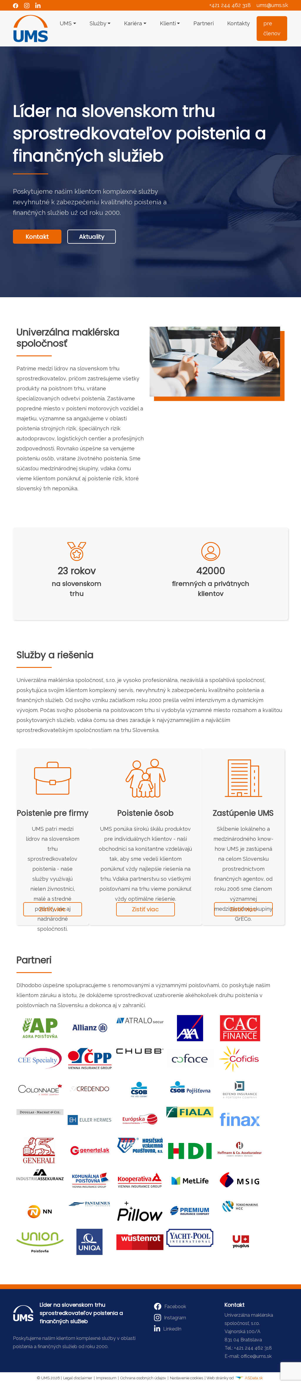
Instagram (175, 1318)
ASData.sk (253, 1378)
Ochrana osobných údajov (143, 1378)
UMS (66, 23)
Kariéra (133, 23)
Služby (98, 23)
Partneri (203, 23)
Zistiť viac (52, 909)
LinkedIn (172, 1329)
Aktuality (91, 237)
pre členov (271, 28)
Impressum (106, 1378)
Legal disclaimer (77, 1378)
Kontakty (238, 23)
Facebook (175, 1306)
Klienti (168, 23)
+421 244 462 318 (230, 5)
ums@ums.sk (272, 5)
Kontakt (37, 237)
